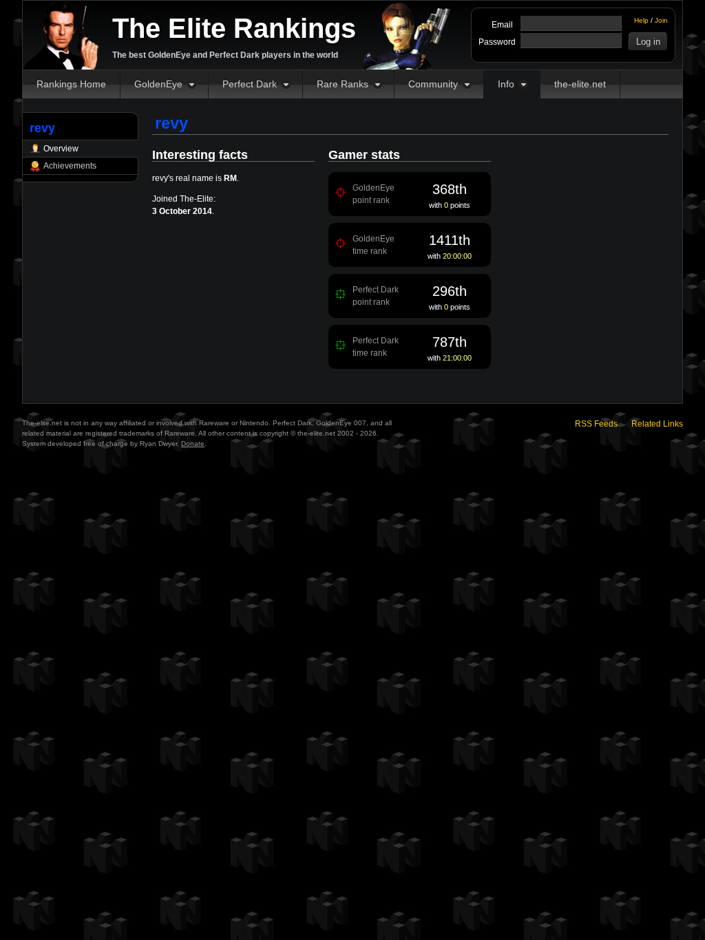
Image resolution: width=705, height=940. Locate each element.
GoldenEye (158, 83)
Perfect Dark (249, 83)
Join (661, 20)
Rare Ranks (342, 83)
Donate (192, 443)
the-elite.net (580, 83)
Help (641, 20)
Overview (60, 148)
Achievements (69, 166)
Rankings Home (71, 83)
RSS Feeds (596, 424)
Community (433, 83)
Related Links (657, 424)
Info (506, 83)
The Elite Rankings (234, 28)
